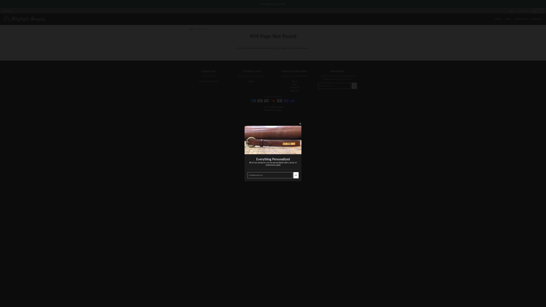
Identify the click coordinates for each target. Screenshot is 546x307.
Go (296, 175)
